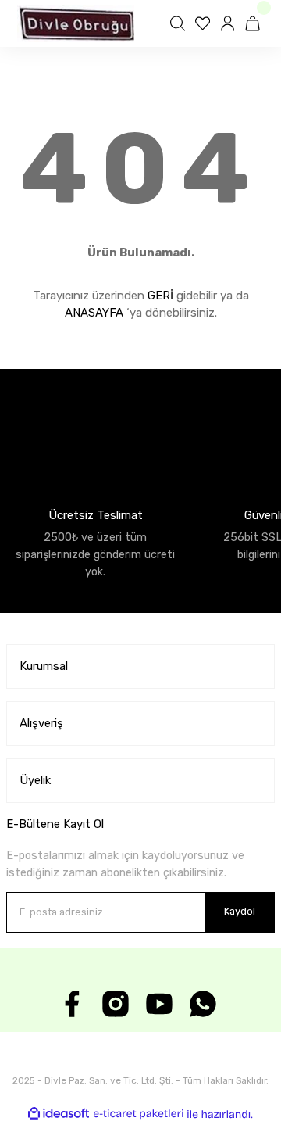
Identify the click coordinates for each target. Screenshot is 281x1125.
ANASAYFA (94, 313)
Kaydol (239, 911)
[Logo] (75, 23)
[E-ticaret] (138, 1114)
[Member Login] (229, 23)
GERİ (160, 295)
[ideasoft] (58, 1114)
